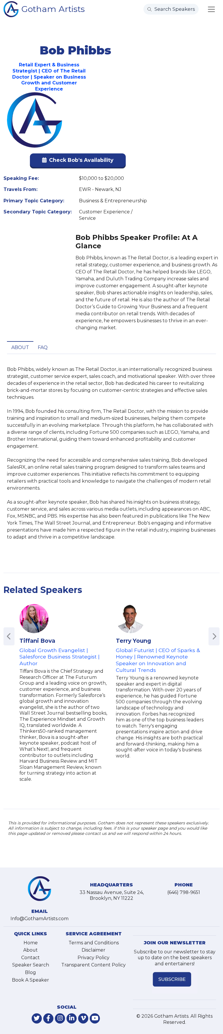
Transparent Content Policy (93, 965)
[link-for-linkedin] (71, 1018)
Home (31, 943)
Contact (30, 957)
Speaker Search (30, 965)
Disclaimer (93, 950)
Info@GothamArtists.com (39, 918)
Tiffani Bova (37, 640)
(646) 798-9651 (183, 892)
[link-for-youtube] (95, 1018)
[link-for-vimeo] (83, 1018)
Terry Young (133, 640)
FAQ (43, 347)
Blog (30, 972)
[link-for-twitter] (37, 1018)
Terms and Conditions (94, 943)
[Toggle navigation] (211, 9)
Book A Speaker (30, 980)
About (20, 347)
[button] (78, 161)
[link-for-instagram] (60, 1018)
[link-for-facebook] (48, 1018)
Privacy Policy (93, 957)
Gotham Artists (53, 9)
